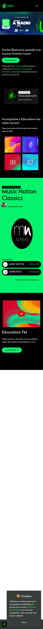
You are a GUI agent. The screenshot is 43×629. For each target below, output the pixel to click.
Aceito (23, 622)
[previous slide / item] (3, 23)
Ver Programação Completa (25, 280)
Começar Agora (11, 60)
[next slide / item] (39, 23)
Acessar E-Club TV (12, 350)
